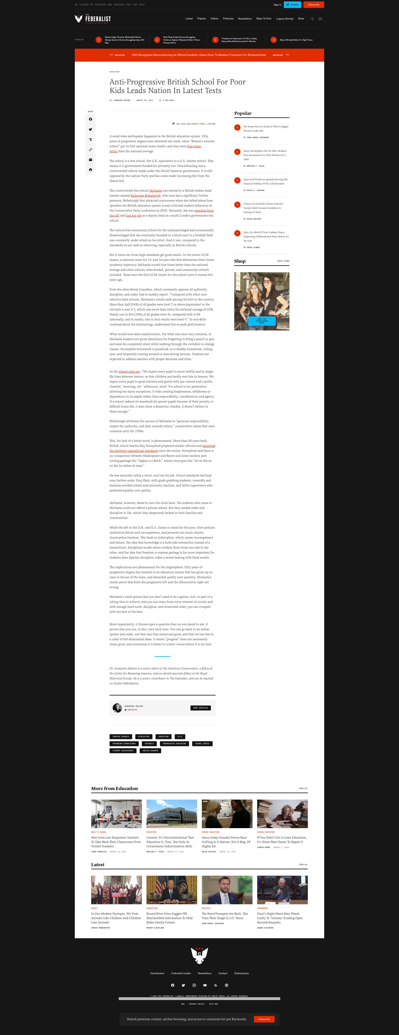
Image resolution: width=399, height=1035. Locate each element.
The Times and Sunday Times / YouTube (196, 123)
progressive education (174, 743)
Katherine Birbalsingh (145, 196)
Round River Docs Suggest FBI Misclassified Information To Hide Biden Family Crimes (170, 918)
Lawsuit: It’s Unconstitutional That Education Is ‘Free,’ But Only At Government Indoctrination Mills (170, 842)
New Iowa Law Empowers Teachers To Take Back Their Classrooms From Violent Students (116, 842)
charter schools (121, 736)
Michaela (155, 191)
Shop (239, 261)
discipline (143, 736)
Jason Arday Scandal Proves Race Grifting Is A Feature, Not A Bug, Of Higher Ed (226, 842)
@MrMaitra (132, 710)
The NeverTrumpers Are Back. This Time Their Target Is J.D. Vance (225, 916)
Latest (97, 865)
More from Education (114, 788)
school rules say (129, 371)
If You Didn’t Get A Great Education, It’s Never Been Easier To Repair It (282, 840)
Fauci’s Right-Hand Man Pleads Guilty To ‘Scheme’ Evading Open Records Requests (280, 918)
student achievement (123, 750)
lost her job (133, 215)
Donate (295, 4)
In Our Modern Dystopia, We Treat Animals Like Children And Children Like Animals (116, 918)
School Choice (202, 743)
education (163, 736)
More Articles (201, 708)
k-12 (180, 736)
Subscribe (314, 4)
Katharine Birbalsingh (124, 743)
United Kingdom (150, 750)
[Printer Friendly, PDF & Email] (90, 170)
